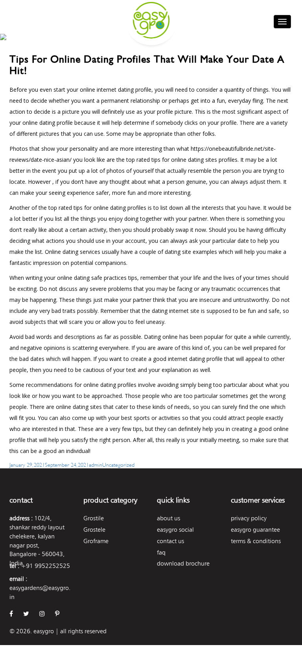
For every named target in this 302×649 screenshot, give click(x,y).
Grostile (93, 518)
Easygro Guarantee (255, 529)
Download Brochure (183, 563)
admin (95, 464)
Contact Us (170, 541)
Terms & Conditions (256, 541)
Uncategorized (118, 464)
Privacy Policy (249, 518)
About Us (168, 518)
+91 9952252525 (45, 565)
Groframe (96, 541)
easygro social (175, 529)
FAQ (161, 552)
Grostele (94, 529)
